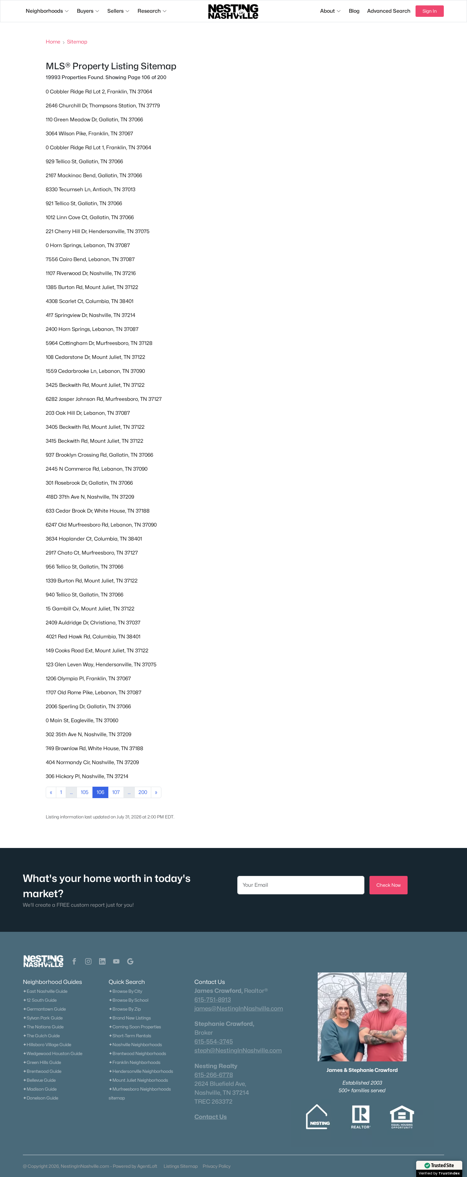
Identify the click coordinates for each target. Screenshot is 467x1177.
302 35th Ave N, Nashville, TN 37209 (88, 734)
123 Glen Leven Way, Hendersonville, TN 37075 (101, 665)
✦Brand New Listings (130, 1017)
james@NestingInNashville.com (238, 1008)
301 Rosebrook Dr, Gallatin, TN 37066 (89, 483)
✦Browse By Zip (125, 1009)
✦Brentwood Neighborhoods (137, 1053)
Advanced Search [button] (388, 11)
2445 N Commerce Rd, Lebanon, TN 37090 (96, 469)
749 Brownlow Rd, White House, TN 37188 (94, 748)
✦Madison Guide (40, 1089)
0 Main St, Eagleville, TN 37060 (82, 720)
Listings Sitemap (181, 1166)
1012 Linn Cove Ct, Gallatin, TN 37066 (90, 217)
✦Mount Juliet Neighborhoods (138, 1080)
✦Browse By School (128, 1000)
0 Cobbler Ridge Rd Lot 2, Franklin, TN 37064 (99, 92)
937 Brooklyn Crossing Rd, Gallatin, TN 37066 (99, 455)
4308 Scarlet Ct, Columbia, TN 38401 (89, 301)
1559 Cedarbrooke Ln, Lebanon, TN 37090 (95, 371)
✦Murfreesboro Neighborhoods (140, 1089)
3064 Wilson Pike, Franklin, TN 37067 (89, 134)
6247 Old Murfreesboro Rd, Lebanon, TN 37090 (101, 525)
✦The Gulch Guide (41, 1035)
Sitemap (77, 42)
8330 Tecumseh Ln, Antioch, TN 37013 (90, 189)
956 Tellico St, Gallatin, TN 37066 (84, 567)
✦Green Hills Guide (42, 1062)
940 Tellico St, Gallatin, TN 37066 (84, 595)
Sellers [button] (115, 11)
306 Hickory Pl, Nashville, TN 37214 (87, 776)
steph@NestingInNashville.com (238, 1050)
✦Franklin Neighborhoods (134, 1062)
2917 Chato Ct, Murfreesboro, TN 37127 (92, 553)
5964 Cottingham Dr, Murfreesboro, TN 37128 (99, 343)
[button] (74, 961)
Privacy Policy (217, 1166)
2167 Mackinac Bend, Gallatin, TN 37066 (94, 175)
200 (143, 792)
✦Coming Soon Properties (135, 1026)
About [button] (327, 11)
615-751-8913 (212, 999)
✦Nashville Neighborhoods (135, 1044)
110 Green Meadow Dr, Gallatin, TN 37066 (94, 120)
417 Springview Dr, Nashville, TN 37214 (90, 315)
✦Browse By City (125, 991)
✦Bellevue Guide (39, 1080)
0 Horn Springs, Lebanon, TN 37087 (88, 245)
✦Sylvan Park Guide (43, 1017)
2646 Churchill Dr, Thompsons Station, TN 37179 (103, 106)
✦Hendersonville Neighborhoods (141, 1071)
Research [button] (149, 11)
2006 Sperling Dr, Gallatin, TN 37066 (88, 706)
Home (53, 42)
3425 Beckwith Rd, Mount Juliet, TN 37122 (95, 385)
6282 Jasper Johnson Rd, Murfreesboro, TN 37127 (104, 399)
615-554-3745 (213, 1041)
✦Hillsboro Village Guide (47, 1044)
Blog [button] (354, 11)
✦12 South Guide (40, 1000)
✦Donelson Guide (40, 1097)
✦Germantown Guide (44, 1009)
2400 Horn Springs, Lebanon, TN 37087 (92, 329)
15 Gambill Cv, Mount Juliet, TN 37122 (90, 609)
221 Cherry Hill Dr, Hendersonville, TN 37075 (98, 231)
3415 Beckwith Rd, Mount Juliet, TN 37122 (94, 441)
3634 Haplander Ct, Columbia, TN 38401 (94, 539)
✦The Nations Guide (43, 1026)
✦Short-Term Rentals (130, 1035)
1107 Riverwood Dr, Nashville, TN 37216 (91, 273)
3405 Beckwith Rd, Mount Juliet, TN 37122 (95, 427)
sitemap (117, 1097)
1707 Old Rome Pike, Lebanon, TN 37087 (93, 692)
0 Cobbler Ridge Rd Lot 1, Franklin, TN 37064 (98, 148)
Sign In (430, 11)
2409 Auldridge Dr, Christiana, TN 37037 (93, 623)
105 (85, 792)
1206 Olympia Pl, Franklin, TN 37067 (88, 679)
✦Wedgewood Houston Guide (52, 1053)
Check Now (388, 885)
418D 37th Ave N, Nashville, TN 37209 (90, 497)
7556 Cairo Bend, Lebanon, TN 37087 (90, 259)
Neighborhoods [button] (44, 11)
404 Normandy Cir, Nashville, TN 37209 (92, 762)
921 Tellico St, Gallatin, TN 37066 (84, 203)
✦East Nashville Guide (45, 991)
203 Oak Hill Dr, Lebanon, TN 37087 (88, 413)
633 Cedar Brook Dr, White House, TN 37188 (98, 511)
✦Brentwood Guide (42, 1071)
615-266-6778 (213, 1074)
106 (100, 792)
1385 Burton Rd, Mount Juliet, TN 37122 (92, 287)
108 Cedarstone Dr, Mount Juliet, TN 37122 (95, 357)
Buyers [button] (85, 11)
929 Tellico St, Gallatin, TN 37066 (84, 161)
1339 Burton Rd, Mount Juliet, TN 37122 (92, 581)
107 (116, 792)
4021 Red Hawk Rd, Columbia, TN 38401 (93, 637)
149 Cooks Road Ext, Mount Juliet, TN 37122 (97, 651)
